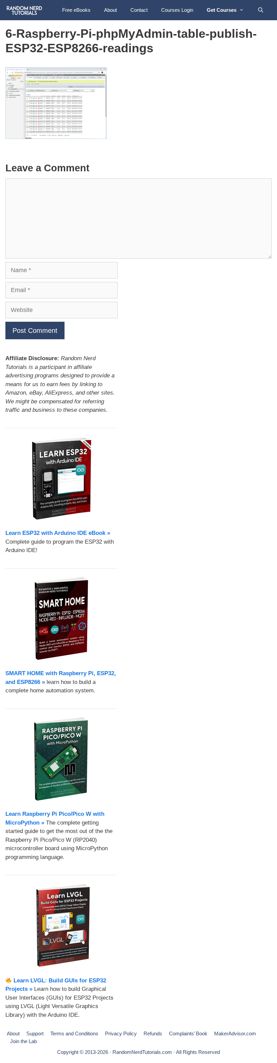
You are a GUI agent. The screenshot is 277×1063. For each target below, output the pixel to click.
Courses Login (177, 10)
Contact (139, 10)
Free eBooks (76, 10)
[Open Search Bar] (261, 10)
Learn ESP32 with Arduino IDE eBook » (57, 533)
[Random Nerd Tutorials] (24, 10)
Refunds (153, 1033)
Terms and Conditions (74, 1033)
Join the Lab (23, 1041)
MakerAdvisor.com (235, 1033)
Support (35, 1033)
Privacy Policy (121, 1033)
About (110, 10)
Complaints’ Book (188, 1033)
